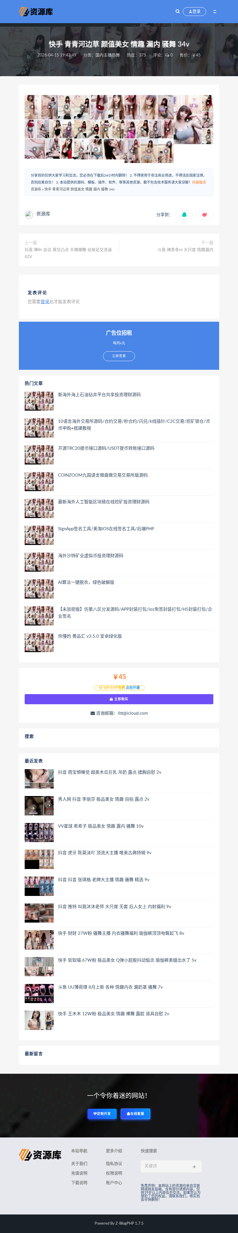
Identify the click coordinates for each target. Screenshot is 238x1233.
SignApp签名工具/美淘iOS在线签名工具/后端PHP (106, 529)
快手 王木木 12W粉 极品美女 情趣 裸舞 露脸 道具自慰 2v (113, 1014)
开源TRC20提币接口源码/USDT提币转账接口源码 (106, 448)
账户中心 (114, 1183)
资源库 (36, 189)
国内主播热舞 (107, 55)
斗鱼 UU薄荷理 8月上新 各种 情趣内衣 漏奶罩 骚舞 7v (110, 987)
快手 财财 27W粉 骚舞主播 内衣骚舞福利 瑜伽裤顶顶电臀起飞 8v (121, 933)
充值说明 (79, 1173)
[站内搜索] (177, 11)
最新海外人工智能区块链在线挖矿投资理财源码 (103, 502)
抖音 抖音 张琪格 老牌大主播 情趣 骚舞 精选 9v (103, 880)
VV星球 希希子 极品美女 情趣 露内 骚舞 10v (101, 826)
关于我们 (79, 1164)
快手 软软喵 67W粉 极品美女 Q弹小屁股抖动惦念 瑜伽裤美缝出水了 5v (127, 960)
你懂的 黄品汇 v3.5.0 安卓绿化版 (90, 636)
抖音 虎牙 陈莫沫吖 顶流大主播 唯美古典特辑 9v (105, 853)
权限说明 (114, 1173)
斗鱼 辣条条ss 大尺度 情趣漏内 (185, 250)
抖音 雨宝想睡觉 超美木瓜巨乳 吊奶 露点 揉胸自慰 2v (109, 772)
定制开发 (104, 1113)
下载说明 (79, 1183)
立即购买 (120, 699)
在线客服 (137, 1113)
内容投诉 (199, 182)
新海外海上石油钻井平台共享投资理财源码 (99, 395)
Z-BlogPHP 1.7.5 (130, 1223)
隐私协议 (114, 1164)
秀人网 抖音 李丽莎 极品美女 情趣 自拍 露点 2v (103, 799)
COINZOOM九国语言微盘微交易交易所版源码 (103, 475)
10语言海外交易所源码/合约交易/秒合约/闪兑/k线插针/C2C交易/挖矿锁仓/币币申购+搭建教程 (134, 425)
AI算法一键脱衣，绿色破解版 (86, 582)
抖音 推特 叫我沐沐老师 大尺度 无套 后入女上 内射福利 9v (114, 907)
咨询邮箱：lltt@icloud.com (121, 713)
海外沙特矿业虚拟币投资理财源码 (90, 556)
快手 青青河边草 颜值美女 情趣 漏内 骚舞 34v (79, 189)
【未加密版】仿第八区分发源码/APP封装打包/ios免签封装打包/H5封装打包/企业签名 (135, 613)
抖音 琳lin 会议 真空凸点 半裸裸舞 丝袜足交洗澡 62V (68, 253)
